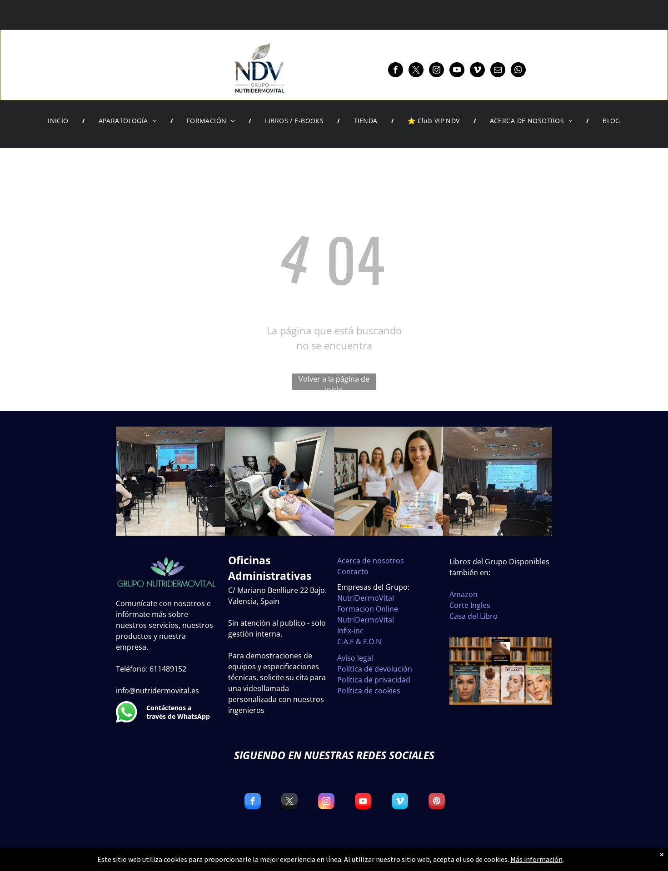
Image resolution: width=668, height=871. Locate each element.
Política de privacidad (373, 680)
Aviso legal (355, 658)
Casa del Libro (473, 616)
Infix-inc (350, 631)
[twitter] (416, 71)
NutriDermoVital (365, 598)
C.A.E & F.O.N (359, 642)
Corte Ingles (469, 605)
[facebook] (395, 71)
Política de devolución (374, 669)
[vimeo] (477, 71)
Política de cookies (368, 691)
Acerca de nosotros (370, 561)
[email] (497, 71)
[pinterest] (437, 802)
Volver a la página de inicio (334, 382)
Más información (536, 859)
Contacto (353, 572)
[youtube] (456, 71)
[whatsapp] (518, 71)
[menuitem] (59, 121)
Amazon (463, 594)
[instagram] (436, 71)
